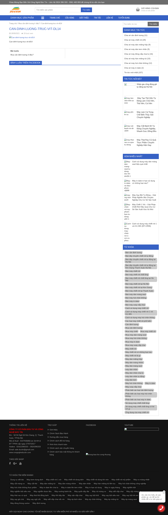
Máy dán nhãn (85, 483)
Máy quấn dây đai (81, 491)
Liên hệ (109, 18)
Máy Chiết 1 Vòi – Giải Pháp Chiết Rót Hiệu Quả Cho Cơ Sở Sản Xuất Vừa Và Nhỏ (144, 206)
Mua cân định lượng (133, 328)
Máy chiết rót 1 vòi (53, 480)
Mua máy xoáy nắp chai (135, 345)
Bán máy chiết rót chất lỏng (136, 275)
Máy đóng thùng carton (20, 503)
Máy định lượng (39, 503)
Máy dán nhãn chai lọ (134, 373)
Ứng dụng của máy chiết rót (137, 412)
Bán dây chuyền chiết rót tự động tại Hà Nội (140, 260)
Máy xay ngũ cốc (34, 499)
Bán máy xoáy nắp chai (135, 305)
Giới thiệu (84, 18)
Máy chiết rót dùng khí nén (97, 480)
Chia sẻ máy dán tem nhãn (135, 49)
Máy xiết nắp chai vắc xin (54, 499)
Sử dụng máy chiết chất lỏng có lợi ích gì (139, 407)
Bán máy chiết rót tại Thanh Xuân (139, 291)
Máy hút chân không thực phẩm (23, 487)
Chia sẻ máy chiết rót (133, 40)
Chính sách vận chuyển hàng (62, 448)
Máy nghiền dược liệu (43, 491)
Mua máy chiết (131, 331)
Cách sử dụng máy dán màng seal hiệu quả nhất (144, 163)
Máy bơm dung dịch (35, 480)
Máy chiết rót (130, 349)
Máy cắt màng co (17, 483)
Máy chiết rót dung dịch (74, 480)
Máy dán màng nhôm (134, 362)
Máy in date (150, 383)
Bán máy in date (132, 301)
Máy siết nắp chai (116, 491)
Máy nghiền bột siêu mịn (20, 491)
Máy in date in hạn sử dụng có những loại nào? (143, 182)
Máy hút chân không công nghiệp (132, 483)
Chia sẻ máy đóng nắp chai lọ (136, 54)
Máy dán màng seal (133, 366)
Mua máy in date (132, 342)
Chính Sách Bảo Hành (59, 433)
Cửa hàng (69, 18)
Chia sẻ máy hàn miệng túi (135, 58)
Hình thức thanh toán (58, 444)
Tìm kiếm (86, 10)
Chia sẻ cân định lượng (134, 35)
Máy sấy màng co (133, 491)
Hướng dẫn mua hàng (59, 437)
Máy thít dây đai (58, 495)
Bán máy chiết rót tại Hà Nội (137, 284)
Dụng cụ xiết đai (17, 480)
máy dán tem (130, 380)
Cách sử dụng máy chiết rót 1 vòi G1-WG (139, 313)
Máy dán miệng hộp (133, 359)
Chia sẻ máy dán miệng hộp (136, 45)
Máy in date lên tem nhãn (71, 487)
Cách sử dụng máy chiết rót (136, 308)
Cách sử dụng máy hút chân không (140, 317)
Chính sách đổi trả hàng (60, 441)
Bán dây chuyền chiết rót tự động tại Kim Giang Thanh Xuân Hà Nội (140, 266)
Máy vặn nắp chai (75, 495)
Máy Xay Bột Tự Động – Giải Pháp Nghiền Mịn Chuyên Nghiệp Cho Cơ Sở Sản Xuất (144, 197)
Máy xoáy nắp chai (133, 387)
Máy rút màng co (99, 491)
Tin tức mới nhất (131, 72)
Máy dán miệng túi (47, 483)
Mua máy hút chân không (136, 338)
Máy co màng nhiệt (141, 480)
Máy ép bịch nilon (74, 499)
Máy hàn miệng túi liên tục (105, 483)
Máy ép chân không (93, 499)
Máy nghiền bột (129, 487)
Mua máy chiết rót (148, 331)
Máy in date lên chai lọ (49, 487)
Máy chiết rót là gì (132, 355)
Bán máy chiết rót (132, 271)
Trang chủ (55, 18)
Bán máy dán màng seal (135, 294)
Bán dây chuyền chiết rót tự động (139, 256)
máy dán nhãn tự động (134, 376)
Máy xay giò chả (17, 499)
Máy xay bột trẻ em (130, 495)
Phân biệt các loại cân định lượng (139, 390)
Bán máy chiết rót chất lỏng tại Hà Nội (139, 279)
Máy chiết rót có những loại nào (138, 352)
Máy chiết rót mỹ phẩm (121, 480)
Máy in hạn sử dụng (93, 487)
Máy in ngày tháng (112, 487)
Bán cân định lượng (133, 252)
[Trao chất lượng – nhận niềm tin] (15, 10)
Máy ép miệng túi (111, 499)
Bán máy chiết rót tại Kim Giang (138, 287)
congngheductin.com (22, 452)
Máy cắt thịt (32, 483)
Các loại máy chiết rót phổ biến (138, 321)
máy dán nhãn (131, 369)
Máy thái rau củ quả (18, 495)
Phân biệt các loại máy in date (137, 399)
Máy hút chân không (133, 383)
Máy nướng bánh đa (62, 491)
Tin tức (97, 18)
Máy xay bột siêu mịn (110, 495)
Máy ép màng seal (129, 499)
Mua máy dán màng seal (135, 335)
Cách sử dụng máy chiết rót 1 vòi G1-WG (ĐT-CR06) (144, 225)
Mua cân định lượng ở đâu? (29, 23)
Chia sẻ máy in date (132, 68)
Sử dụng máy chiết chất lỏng (137, 403)
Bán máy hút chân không (135, 298)
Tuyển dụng (124, 18)
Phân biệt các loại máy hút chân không (138, 395)
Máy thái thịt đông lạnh (39, 495)
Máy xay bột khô (92, 495)
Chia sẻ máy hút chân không (136, 63)
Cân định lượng (131, 324)
